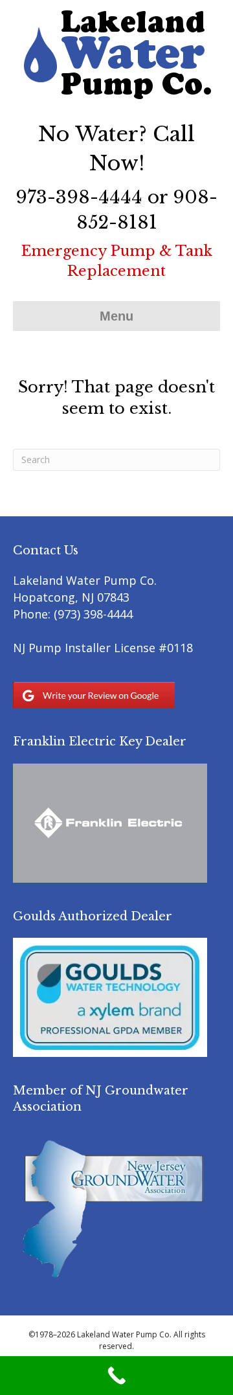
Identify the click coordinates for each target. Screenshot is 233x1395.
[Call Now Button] (116, 1375)
